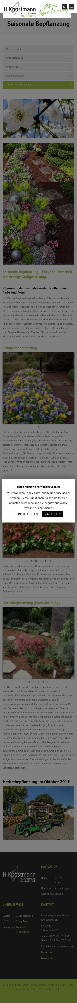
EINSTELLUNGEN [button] (27, 514)
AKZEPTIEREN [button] (53, 514)
